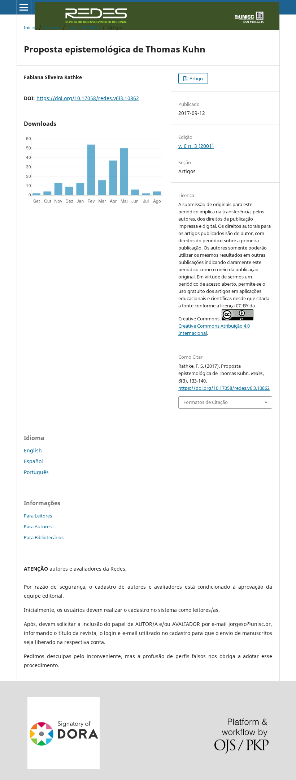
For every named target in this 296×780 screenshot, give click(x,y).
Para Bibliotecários (44, 537)
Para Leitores (38, 515)
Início (29, 27)
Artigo (195, 78)
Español (33, 461)
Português (36, 472)
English (33, 450)
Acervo (51, 27)
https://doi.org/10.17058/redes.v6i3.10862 (87, 98)
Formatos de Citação (205, 402)
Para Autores (38, 526)
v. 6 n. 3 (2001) (83, 27)
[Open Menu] (24, 7)
